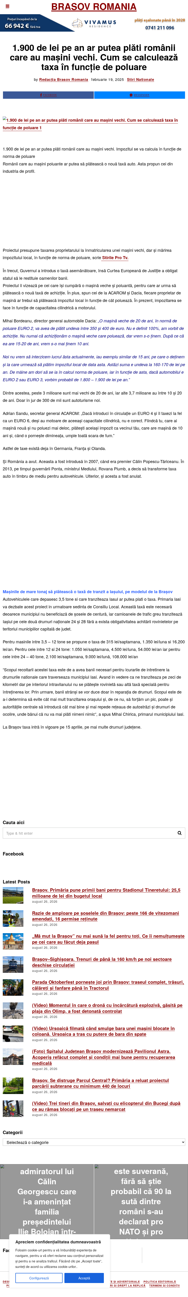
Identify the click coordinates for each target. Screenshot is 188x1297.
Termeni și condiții (164, 1285)
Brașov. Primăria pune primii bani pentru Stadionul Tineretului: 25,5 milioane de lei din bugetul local (106, 893)
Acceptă (84, 1278)
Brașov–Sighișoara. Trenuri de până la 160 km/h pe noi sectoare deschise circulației (102, 962)
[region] (59, 1261)
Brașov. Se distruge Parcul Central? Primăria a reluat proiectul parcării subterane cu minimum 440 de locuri (100, 1083)
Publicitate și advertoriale (117, 1281)
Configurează (39, 1278)
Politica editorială (160, 1281)
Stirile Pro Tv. (114, 257)
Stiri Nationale (140, 79)
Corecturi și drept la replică (121, 1285)
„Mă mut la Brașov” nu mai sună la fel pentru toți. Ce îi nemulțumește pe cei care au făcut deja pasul (108, 939)
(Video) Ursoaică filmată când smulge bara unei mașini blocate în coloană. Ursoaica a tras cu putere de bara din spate (103, 1031)
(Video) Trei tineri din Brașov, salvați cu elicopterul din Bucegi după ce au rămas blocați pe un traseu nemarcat (106, 1106)
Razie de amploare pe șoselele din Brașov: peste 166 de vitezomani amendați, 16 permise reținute (105, 916)
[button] (179, 833)
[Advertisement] (94, 212)
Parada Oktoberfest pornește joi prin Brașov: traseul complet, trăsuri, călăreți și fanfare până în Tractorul (108, 985)
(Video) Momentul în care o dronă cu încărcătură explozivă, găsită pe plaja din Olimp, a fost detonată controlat (107, 1008)
